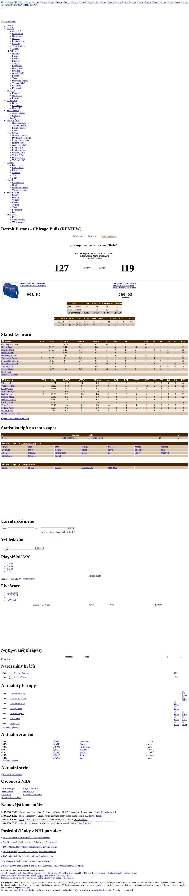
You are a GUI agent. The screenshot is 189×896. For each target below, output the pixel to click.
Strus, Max (15, 718)
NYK (3, 579)
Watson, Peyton (17, 713)
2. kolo (10, 566)
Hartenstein (85, 741)
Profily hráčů (18, 167)
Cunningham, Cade (9, 344)
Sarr (81, 758)
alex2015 (6, 447)
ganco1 (138, 447)
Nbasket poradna (19, 135)
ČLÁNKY (11, 51)
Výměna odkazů (19, 222)
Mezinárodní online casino (12, 878)
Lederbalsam (23, 875)
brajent (4, 467)
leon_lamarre (87, 467)
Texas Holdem (99, 873)
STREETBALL (14, 192)
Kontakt (15, 217)
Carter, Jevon (7, 402)
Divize (15, 103)
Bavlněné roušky (115, 873)
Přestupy (16, 43)
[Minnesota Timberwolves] (132, 2)
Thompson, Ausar (9, 358)
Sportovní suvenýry (37, 873)
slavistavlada (60, 453)
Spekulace (16, 86)
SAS (16, 579)
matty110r (112, 467)
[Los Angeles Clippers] (95, 2)
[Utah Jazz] (26, 5)
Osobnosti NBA (19, 145)
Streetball (16, 71)
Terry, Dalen (6, 405)
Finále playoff (94, 576)
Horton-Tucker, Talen (10, 413)
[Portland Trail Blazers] (184, 2)
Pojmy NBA (17, 148)
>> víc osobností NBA (11, 797)
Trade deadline (18, 46)
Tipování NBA (18, 83)
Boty (14, 212)
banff (57, 447)
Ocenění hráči (18, 73)
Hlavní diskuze (108, 812)
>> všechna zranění (9, 761)
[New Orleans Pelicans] (140, 2)
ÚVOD (10, 26)
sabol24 (5, 453)
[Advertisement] (22, 495)
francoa (111, 447)
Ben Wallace (28, 791)
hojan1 (31, 467)
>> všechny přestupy (10, 727)
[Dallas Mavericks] (36, 2)
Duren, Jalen (6, 347)
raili (163, 450)
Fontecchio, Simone (10, 361)
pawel (110, 450)
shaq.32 (31, 453)
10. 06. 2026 (12, 592)
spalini (84, 453)
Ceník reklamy (18, 220)
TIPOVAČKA (13, 120)
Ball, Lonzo (6, 394)
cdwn (21, 812)
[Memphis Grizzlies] (111, 2)
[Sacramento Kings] (4, 5)
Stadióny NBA (18, 153)
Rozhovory (17, 66)
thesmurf (165, 453)
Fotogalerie (17, 210)
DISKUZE (11, 118)
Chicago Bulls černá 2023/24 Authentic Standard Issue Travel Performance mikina (124, 285)
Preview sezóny (19, 150)
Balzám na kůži (130, 873)
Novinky (16, 53)
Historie (15, 197)
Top (14, 175)
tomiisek (32, 456)
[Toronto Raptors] (18, 5)
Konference (17, 105)
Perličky (15, 76)
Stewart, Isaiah (7, 366)
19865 (4, 438)
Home (4, 2)
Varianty (16, 200)
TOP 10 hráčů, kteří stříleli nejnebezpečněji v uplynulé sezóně (30, 847)
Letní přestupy (18, 41)
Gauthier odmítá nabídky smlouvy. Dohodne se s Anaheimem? (30, 842)
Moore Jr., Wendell (9, 374)
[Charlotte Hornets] (74, 2)
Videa (14, 78)
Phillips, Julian (7, 408)
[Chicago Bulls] (82, 2)
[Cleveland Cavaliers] (28, 2)
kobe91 (58, 467)
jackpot (164, 447)
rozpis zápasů (29, 579)
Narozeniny (17, 36)
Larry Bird (6, 794)
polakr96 (139, 450)
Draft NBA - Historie (21, 138)
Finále (9, 571)
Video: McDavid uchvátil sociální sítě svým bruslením (26, 837)
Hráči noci (11, 600)
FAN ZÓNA (12, 133)
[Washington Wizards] (33, 5)
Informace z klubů (20, 81)
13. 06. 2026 (12, 595)
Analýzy (16, 63)
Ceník (14, 185)
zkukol (58, 456)
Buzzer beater (18, 165)
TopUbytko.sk (7, 873)
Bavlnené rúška (72, 873)
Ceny (14, 130)
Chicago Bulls (97, 438)
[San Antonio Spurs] (11, 5)
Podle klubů (17, 33)
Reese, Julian (16, 708)
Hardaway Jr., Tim (9, 355)
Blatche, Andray (21, 673)
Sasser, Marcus (7, 369)
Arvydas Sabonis (30, 788)
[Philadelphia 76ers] (170, 2)
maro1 (84, 450)
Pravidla (15, 202)
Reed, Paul (6, 372)
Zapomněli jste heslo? (65, 532)
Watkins (83, 749)
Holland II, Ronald (9, 363)
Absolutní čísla (18, 113)
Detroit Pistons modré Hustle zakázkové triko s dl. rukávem (33, 284)
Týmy (14, 177)
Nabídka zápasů (19, 123)
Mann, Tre (15, 723)
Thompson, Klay (17, 694)
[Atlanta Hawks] (10, 2)
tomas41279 (7, 456)
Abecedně (16, 31)
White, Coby (6, 383)
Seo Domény (86, 873)
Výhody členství (19, 190)
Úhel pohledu (18, 68)
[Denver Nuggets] (43, 2)
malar (30, 450)
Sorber (82, 755)
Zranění (15, 48)
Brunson (83, 752)
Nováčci (16, 38)
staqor (110, 453)
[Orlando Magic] (163, 2)
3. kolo (10, 568)
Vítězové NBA (18, 160)
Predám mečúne (52, 875)
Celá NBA (17, 108)
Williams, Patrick (8, 399)
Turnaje (15, 205)
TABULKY (12, 100)
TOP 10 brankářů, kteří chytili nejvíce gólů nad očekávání (28, 856)
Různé (15, 170)
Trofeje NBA (18, 155)
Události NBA (18, 157)
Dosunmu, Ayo (8, 391)
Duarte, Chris (7, 410)
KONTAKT (12, 215)
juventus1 (6, 450)
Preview (15, 56)
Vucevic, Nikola (8, 386)
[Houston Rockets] (66, 2)
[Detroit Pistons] (51, 2)
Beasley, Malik (7, 350)
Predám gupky (37, 875)
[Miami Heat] (118, 2)
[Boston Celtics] (15, 2)
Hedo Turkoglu (8, 788)
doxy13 (84, 447)
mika (21, 823)
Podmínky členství (20, 187)
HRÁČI (10, 28)
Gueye (82, 744)
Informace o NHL (56, 873)
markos (58, 450)
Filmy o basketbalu (20, 140)
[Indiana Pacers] (88, 2)
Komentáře (17, 88)
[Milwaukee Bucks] (125, 2)
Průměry (16, 115)
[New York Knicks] (147, 2)
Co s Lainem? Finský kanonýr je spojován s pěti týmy (26, 861)
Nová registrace (47, 532)
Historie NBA (18, 143)
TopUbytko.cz (21, 873)
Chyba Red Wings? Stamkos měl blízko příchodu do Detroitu (29, 851)
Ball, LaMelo (20, 677)
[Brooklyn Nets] (21, 2)
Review (15, 58)
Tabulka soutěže (19, 125)
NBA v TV (17, 95)
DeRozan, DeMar (18, 698)
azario (30, 447)
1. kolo (10, 563)
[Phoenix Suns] (177, 2)
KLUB (10, 180)
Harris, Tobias (7, 352)
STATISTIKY (13, 110)
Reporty (15, 195)
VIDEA (10, 162)
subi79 (138, 453)
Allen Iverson (7, 791)
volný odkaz (66, 875)
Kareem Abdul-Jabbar (32, 794)
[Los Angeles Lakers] (103, 2)
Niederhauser (85, 747)
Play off (15, 98)
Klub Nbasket (18, 182)
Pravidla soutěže (19, 128)
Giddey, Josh (7, 388)
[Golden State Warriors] (58, 2)
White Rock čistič (9, 875)
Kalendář (16, 93)
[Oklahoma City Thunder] (155, 2)
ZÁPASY (11, 90)
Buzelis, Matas (7, 397)
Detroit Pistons (68, 438)
